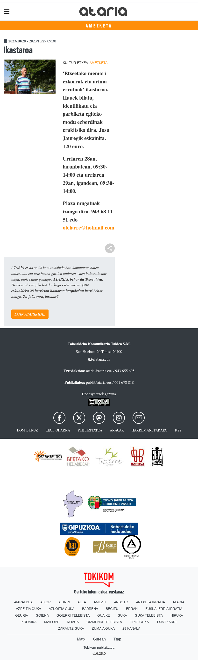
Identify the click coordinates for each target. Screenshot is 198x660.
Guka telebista (149, 615)
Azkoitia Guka (61, 609)
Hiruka (176, 615)
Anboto (121, 602)
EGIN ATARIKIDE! (29, 314)
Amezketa (99, 26)
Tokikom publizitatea (99, 647)
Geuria (21, 615)
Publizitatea (90, 430)
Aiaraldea (23, 602)
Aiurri (64, 602)
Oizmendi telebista (104, 622)
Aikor (45, 602)
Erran (132, 609)
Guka (122, 615)
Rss (178, 430)
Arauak (117, 430)
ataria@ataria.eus (99, 370)
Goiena (42, 615)
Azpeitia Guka (28, 609)
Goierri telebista (73, 615)
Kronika (28, 622)
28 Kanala (131, 628)
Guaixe (103, 615)
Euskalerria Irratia (163, 609)
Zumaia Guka (103, 628)
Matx (81, 639)
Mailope (51, 622)
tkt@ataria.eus (99, 359)
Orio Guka (139, 622)
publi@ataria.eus (99, 382)
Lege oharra (58, 430)
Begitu (112, 609)
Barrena (90, 609)
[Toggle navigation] (6, 11)
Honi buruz (27, 430)
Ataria (178, 602)
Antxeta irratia (150, 602)
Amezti (100, 602)
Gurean (99, 639)
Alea (82, 602)
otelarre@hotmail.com (88, 227)
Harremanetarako (149, 430)
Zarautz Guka (71, 628)
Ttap (117, 639)
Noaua (73, 622)
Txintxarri (166, 622)
